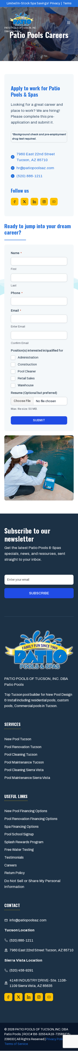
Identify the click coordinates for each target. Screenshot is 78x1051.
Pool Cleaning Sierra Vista (24, 770)
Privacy (55, 3)
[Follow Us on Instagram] (44, 201)
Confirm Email (20, 343)
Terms (67, 3)
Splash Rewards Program (23, 842)
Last (13, 285)
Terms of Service (16, 1044)
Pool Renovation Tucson (22, 747)
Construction (27, 364)
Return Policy (14, 873)
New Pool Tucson (17, 739)
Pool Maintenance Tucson (24, 762)
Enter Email (18, 326)
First (13, 269)
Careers (10, 865)
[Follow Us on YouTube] (54, 201)
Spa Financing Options (21, 826)
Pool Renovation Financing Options (30, 819)
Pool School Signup (19, 834)
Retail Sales (26, 378)
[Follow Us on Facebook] (14, 201)
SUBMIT (39, 420)
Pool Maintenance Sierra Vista (27, 778)
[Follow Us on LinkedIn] (34, 201)
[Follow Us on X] (24, 201)
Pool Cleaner (27, 371)
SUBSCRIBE (39, 593)
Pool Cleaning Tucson (20, 754)
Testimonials (14, 857)
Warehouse (26, 385)
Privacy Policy (55, 1039)
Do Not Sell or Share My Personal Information (32, 884)
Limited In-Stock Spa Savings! (28, 3)
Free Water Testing (19, 849)
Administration (28, 357)
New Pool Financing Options (25, 811)
